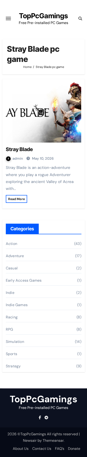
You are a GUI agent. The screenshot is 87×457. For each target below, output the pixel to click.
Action (11, 243)
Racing (12, 317)
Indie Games (17, 304)
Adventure (15, 255)
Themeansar (53, 440)
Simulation (15, 341)
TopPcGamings (43, 16)
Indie (10, 292)
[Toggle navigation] (8, 18)
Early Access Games (24, 280)
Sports (11, 353)
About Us (21, 448)
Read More (16, 199)
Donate (74, 448)
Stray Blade (19, 149)
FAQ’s (59, 448)
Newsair (30, 440)
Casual (12, 268)
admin (18, 158)
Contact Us (41, 448)
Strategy (13, 366)
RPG (9, 329)
